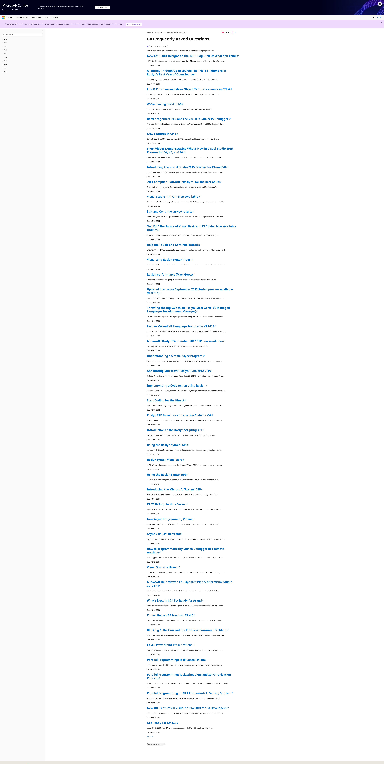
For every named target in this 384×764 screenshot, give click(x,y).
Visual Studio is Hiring (162, 567)
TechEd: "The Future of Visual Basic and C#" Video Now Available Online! (191, 228)
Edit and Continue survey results (169, 211)
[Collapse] (42, 30)
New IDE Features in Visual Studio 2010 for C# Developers (187, 708)
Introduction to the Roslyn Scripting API (174, 430)
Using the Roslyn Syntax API (166, 474)
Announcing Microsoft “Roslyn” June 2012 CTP (178, 371)
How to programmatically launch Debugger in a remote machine (185, 550)
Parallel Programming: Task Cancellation (175, 660)
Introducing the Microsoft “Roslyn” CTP (174, 489)
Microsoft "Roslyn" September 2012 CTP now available (184, 341)
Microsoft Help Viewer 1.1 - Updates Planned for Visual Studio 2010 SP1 (189, 583)
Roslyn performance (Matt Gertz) (170, 274)
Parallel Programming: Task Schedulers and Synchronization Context (189, 676)
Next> (149, 737)
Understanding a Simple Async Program (174, 356)
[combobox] (22, 34)
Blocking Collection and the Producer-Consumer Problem (186, 630)
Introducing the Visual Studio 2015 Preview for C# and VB (186, 167)
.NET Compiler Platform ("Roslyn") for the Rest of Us (183, 182)
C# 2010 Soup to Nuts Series (166, 504)
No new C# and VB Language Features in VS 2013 (180, 326)
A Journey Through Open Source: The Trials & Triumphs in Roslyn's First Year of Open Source (186, 72)
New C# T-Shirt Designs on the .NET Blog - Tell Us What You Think (192, 56)
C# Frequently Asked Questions (175, 32)
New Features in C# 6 (161, 134)
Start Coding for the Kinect (165, 400)
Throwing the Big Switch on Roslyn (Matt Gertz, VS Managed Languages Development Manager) (188, 309)
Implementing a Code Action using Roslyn (176, 385)
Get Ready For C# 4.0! (161, 723)
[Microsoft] (3, 17)
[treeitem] (22, 39)
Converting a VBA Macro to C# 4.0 (170, 615)
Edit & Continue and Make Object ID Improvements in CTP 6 (188, 89)
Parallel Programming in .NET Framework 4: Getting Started (188, 693)
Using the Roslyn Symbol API (167, 445)
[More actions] (235, 32)
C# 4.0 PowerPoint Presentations (169, 645)
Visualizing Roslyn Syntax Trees (168, 259)
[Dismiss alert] (380, 4)
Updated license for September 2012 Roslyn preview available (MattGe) (190, 291)
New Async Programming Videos (169, 519)
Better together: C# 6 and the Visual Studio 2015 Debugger (187, 119)
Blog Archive (158, 32)
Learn (149, 32)
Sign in (379, 17)
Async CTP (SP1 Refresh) (163, 534)
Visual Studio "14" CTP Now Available (172, 196)
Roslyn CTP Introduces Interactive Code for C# (179, 415)
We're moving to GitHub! (164, 104)
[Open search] (374, 17)
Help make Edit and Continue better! (172, 245)
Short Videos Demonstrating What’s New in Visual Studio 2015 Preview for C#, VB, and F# (190, 150)
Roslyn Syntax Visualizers (164, 460)
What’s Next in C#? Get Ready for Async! (174, 600)
